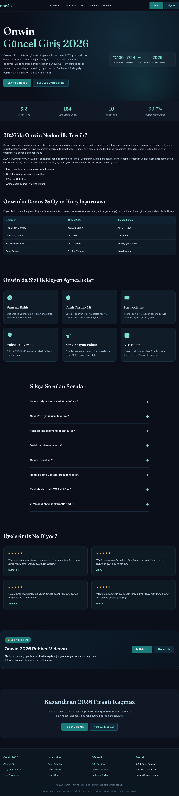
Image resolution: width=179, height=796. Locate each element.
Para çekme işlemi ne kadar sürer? (52, 430)
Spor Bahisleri (55, 764)
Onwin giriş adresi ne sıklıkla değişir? (54, 401)
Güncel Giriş (9, 764)
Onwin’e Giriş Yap (17, 82)
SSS (83, 5)
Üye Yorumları (11, 775)
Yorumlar (94, 5)
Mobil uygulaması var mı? (46, 445)
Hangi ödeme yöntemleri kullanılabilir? (54, 474)
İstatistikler (70, 5)
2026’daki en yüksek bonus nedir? (52, 504)
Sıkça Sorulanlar (12, 769)
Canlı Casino (54, 769)
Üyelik (171, 5)
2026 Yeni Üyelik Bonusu (50, 82)
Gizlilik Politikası (100, 769)
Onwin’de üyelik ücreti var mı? (49, 416)
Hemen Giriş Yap (74, 726)
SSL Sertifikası (99, 764)
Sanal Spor (54, 775)
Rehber (107, 5)
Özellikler (55, 5)
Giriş (156, 5)
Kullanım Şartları (100, 775)
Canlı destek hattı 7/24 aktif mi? (50, 489)
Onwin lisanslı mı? (41, 460)
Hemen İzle (164, 649)
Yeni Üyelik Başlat (104, 726)
